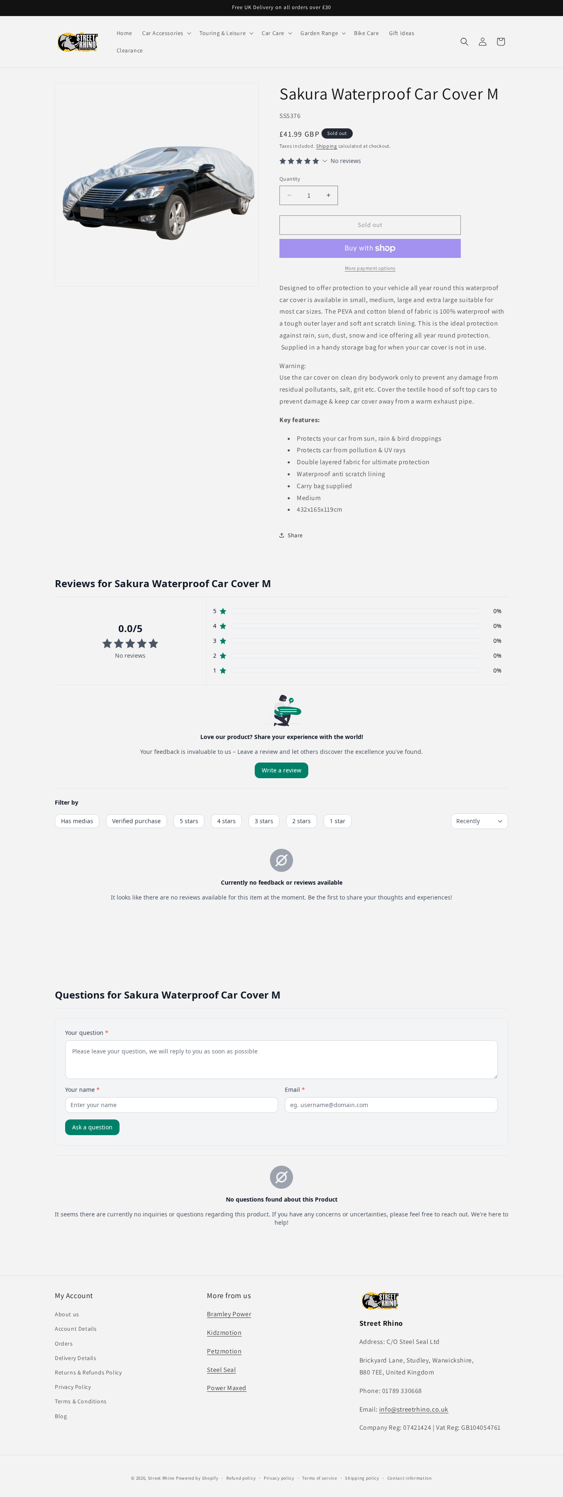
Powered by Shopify (197, 1478)
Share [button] (295, 535)
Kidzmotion (224, 1332)
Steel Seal (221, 1369)
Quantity (289, 178)
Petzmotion (224, 1351)
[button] (166, 33)
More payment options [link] (370, 268)
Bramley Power (229, 1314)
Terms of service (319, 1477)
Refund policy (241, 1477)
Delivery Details (75, 1358)
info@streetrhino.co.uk (413, 1409)
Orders (64, 1343)
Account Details (76, 1329)
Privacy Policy (73, 1387)
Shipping (326, 146)
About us (67, 1314)
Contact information (409, 1477)
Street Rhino (161, 1478)
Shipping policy (362, 1477)
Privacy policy (279, 1477)
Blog (61, 1416)
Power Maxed (226, 1388)
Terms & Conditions (81, 1401)
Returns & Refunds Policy (88, 1372)
